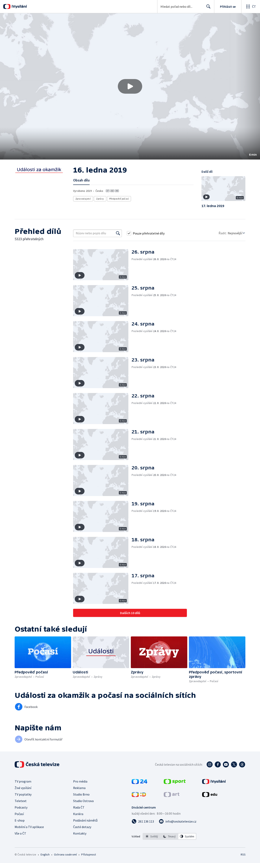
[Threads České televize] (242, 764)
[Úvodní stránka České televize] (37, 764)
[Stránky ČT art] (171, 796)
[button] (130, 86)
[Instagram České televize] (209, 764)
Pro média (80, 781)
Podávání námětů (85, 820)
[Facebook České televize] (217, 764)
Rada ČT (78, 807)
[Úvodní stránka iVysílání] (18, 6)
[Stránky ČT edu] (209, 796)
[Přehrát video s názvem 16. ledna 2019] (130, 86)
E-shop (20, 820)
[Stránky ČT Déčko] (139, 796)
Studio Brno (81, 794)
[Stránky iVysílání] (214, 783)
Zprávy (100, 198)
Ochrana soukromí (65, 854)
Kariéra (78, 814)
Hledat (208, 6)
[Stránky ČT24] (139, 783)
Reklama (79, 788)
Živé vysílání (23, 788)
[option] (151, 836)
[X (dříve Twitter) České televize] (234, 764)
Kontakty (79, 833)
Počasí (19, 814)
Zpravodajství (83, 198)
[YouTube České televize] (226, 764)
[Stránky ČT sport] (175, 783)
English (45, 854)
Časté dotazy (82, 827)
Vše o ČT (20, 833)
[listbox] (169, 836)
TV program (23, 781)
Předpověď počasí (119, 198)
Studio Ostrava (83, 801)
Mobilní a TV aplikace (29, 827)
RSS (243, 854)
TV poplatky (23, 794)
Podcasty (21, 807)
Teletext (21, 801)
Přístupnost (88, 854)
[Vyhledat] (118, 233)
